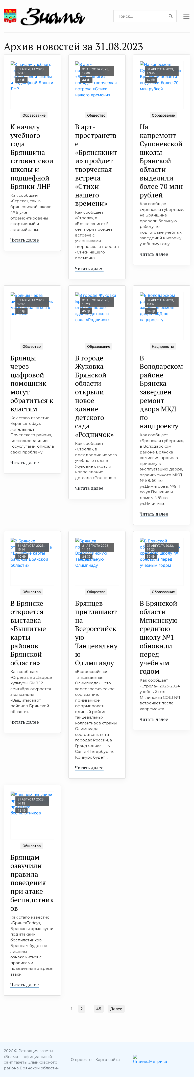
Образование (33, 115)
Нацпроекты (163, 346)
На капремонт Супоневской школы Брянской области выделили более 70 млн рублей (161, 160)
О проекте (81, 1059)
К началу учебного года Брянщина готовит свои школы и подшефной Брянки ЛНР (32, 156)
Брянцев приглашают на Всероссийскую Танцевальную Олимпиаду (96, 632)
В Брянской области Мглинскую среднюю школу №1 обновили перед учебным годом (159, 637)
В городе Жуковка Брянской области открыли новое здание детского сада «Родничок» (94, 396)
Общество (96, 115)
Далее (116, 1008)
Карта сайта (107, 1059)
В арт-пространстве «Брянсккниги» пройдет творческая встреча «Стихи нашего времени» (96, 165)
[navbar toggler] (186, 16)
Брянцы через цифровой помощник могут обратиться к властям (31, 383)
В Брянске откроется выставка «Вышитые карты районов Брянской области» (28, 632)
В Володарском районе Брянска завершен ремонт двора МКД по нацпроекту (161, 392)
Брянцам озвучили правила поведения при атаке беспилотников (32, 882)
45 (98, 1008)
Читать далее (24, 240)
